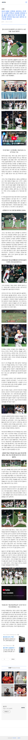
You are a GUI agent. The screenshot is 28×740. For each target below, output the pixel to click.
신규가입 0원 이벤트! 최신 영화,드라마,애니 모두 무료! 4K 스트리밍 (9, 650)
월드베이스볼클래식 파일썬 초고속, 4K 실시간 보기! (9, 648)
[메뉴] (26, 2)
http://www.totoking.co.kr (10, 634)
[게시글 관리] (8, 659)
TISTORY (14, 738)
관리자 (19, 738)
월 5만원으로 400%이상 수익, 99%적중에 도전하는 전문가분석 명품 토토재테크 (9, 639)
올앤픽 (5, 706)
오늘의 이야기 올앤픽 (7, 708)
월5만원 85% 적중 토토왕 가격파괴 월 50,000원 (9, 637)
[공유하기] (6, 659)
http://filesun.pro (7, 645)
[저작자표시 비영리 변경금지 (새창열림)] (18, 659)
